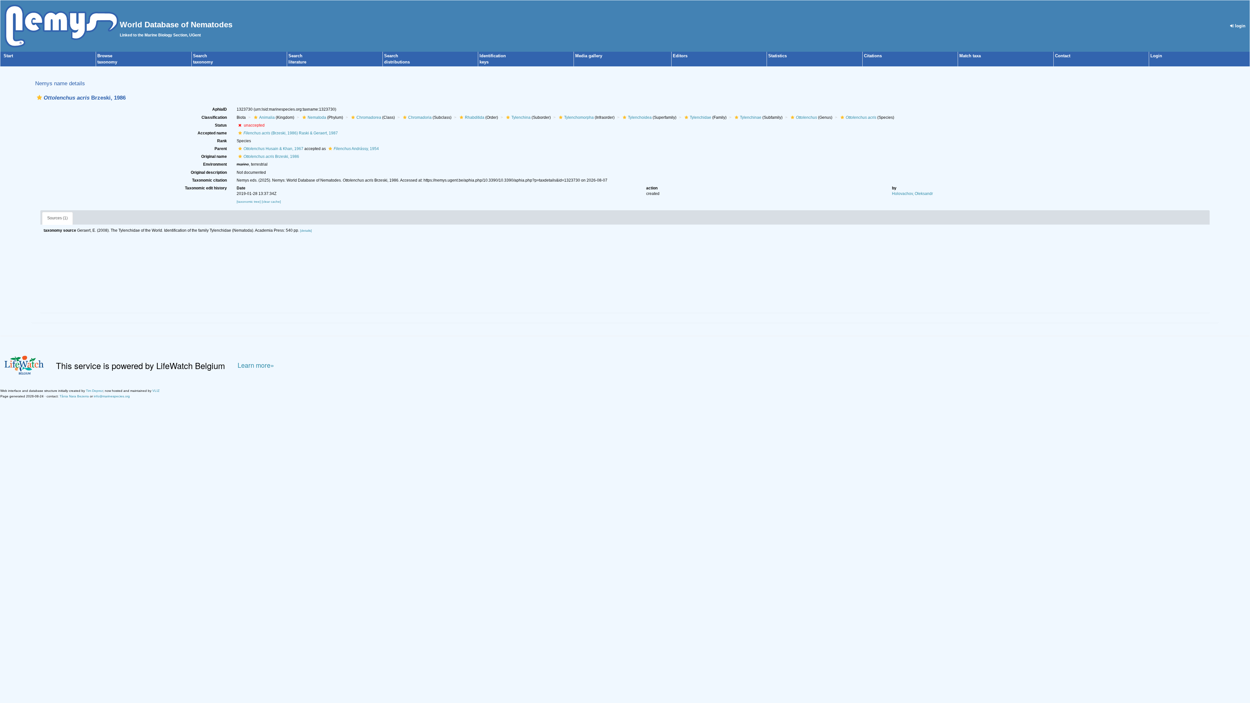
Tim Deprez (94, 391)
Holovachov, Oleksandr (912, 193)
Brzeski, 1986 (271, 156)
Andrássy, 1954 (356, 148)
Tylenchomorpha (579, 117)
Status (221, 125)
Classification (214, 117)
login (1239, 25)
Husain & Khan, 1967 (273, 148)
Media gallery (588, 55)
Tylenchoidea (640, 117)
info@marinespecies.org (112, 396)
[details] (306, 230)
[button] (39, 97)
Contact (1062, 55)
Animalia (267, 117)
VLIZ (156, 391)
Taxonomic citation (209, 180)
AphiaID (219, 109)
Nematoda (317, 117)
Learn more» (256, 365)
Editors (680, 55)
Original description (209, 172)
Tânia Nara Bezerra (74, 396)
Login (1156, 55)
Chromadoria (420, 117)
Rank (222, 141)
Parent (221, 148)
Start (8, 55)
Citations (873, 55)
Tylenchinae (750, 117)
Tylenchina (521, 117)
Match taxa (970, 55)
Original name (214, 156)
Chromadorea (368, 117)
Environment (215, 164)
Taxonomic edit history (206, 188)
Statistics (777, 55)
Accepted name (212, 133)
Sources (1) (57, 218)
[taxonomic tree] (249, 201)
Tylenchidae (700, 117)
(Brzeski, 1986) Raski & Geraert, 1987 (290, 133)
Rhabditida (474, 117)
